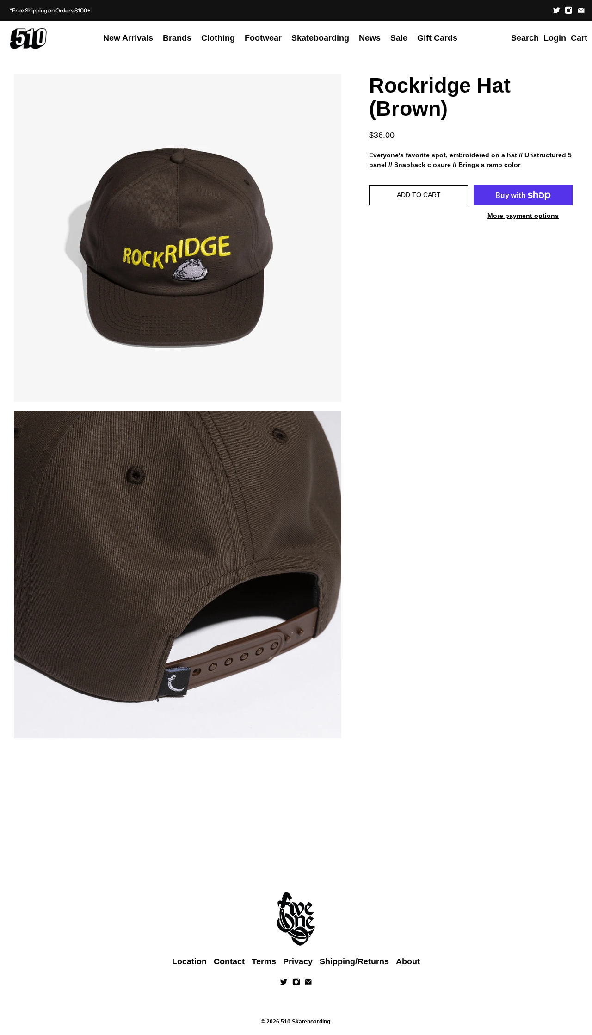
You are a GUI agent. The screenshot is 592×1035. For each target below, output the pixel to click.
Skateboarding (320, 38)
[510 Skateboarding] (28, 38)
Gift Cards (437, 38)
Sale (398, 38)
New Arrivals (128, 38)
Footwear (263, 38)
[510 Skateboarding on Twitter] (557, 10)
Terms (264, 961)
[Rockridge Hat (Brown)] (177, 238)
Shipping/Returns (354, 961)
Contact (229, 961)
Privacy (298, 961)
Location (189, 961)
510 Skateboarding (305, 1021)
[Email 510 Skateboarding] (581, 10)
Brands (177, 38)
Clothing (218, 38)
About (408, 961)
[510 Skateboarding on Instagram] (569, 10)
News (370, 38)
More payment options (523, 215)
